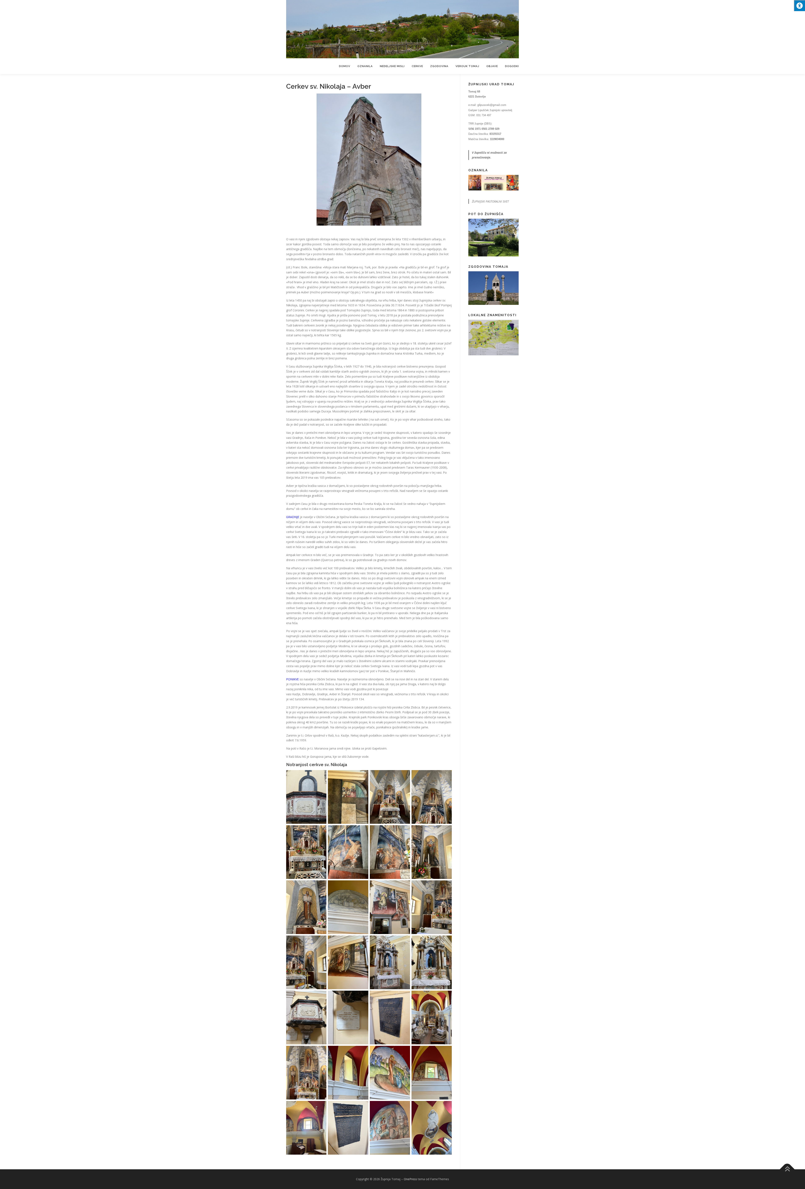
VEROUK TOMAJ (467, 66)
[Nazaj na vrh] (787, 1169)
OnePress (410, 1179)
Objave (492, 66)
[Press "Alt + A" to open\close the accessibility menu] (799, 5)
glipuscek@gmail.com (491, 105)
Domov (344, 66)
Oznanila (365, 66)
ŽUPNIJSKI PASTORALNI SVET (490, 201)
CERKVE (417, 66)
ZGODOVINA (439, 66)
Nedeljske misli (392, 66)
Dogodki (512, 66)
